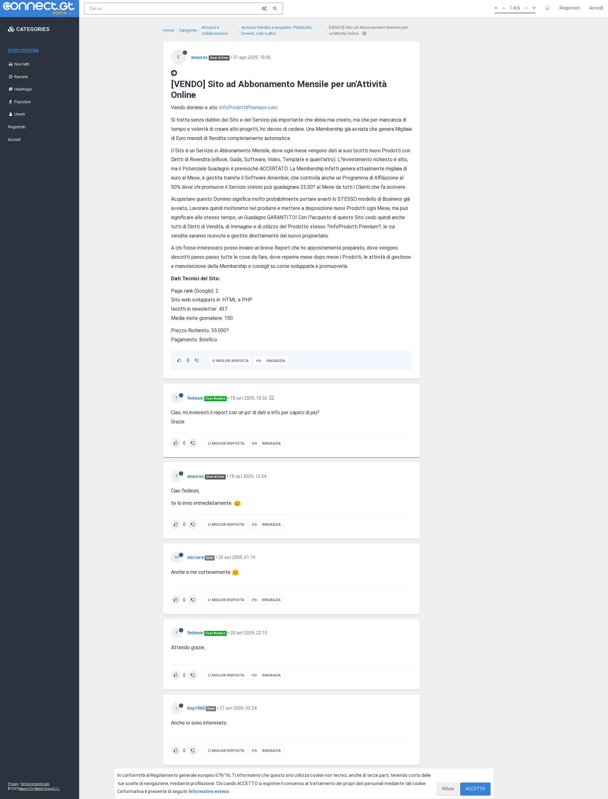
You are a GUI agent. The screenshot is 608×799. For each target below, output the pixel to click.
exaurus (199, 57)
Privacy (13, 784)
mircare (195, 557)
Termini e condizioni (35, 784)
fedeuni (195, 398)
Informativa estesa (209, 791)
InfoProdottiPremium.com (248, 108)
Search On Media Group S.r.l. (39, 788)
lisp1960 (196, 708)
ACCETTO (475, 788)
